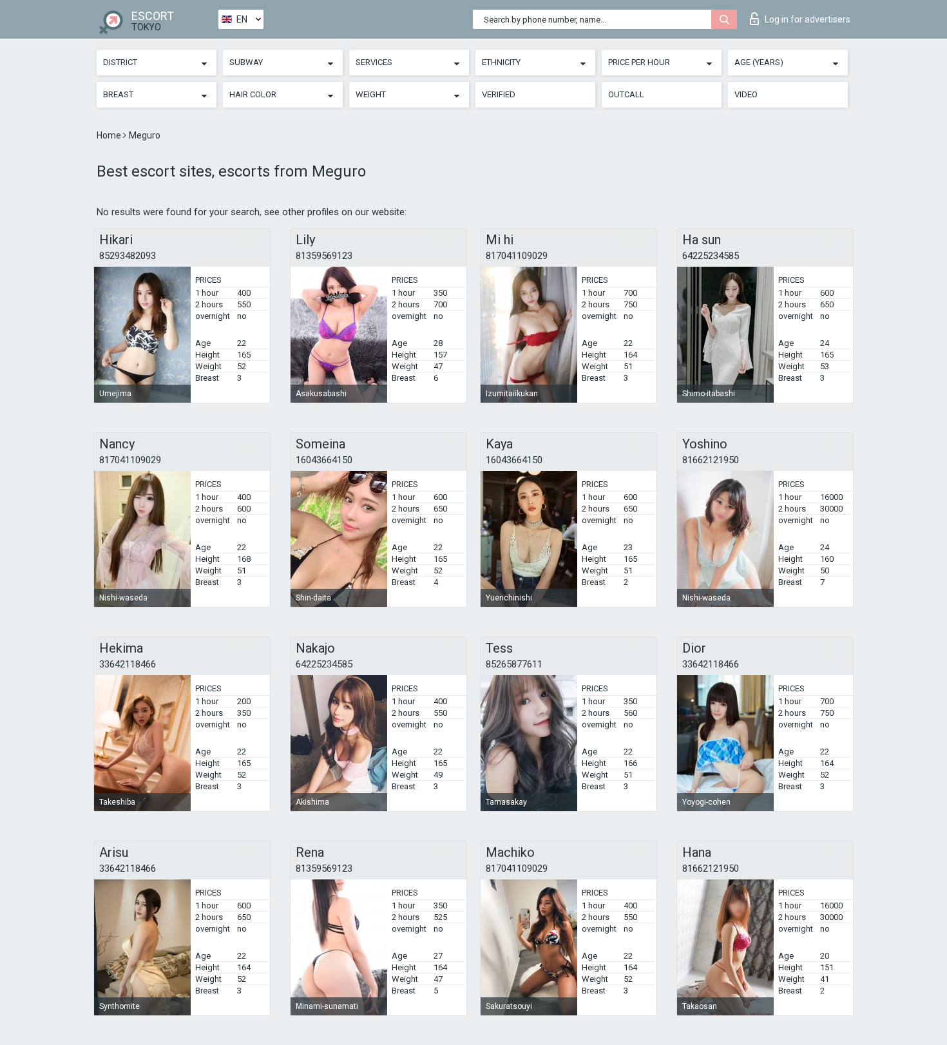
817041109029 (517, 256)
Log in (807, 19)
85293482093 (127, 256)
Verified (498, 94)
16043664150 (324, 460)
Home (110, 135)
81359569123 (324, 256)
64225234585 (710, 256)
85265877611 (514, 664)
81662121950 (710, 460)
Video (746, 94)
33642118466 (127, 664)
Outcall (626, 94)
